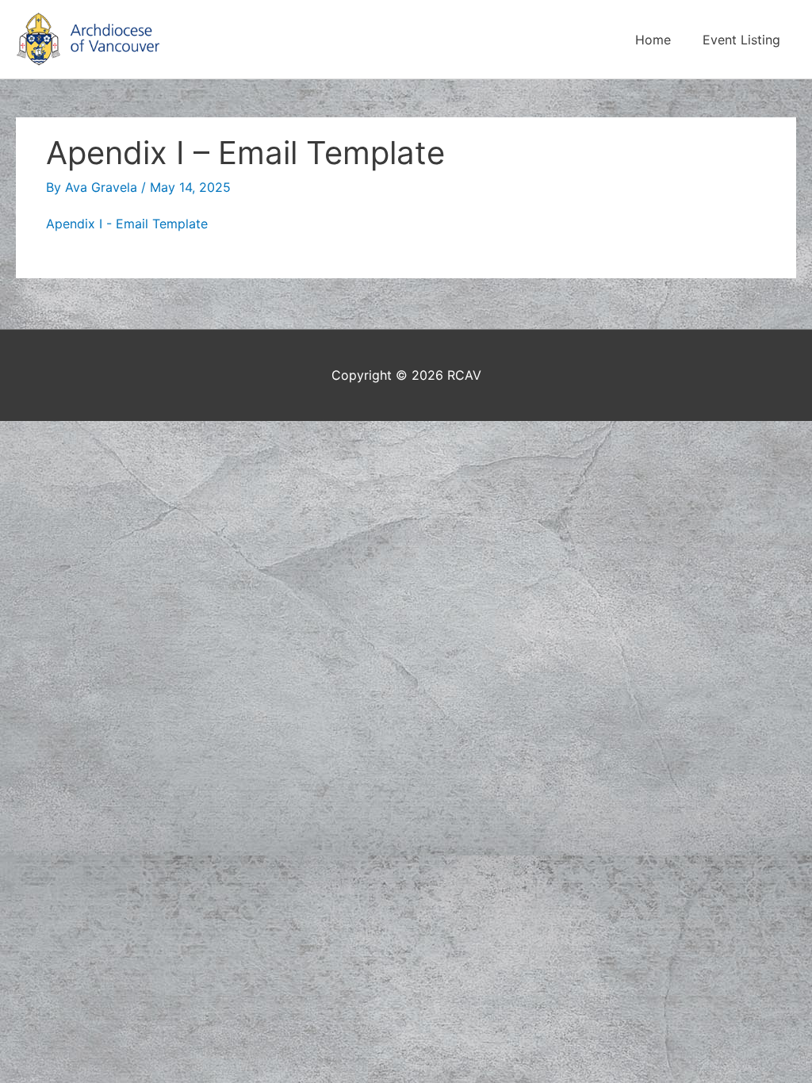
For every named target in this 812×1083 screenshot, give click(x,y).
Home (653, 40)
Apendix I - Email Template (127, 224)
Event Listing (741, 40)
